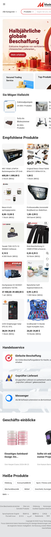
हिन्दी (48, 516)
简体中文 (26, 514)
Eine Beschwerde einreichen (10, 506)
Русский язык (10, 516)
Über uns (26, 506)
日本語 (44, 514)
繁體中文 (36, 514)
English (16, 514)
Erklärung (36, 506)
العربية (29, 516)
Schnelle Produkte (22, 509)
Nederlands (39, 516)
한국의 (21, 516)
